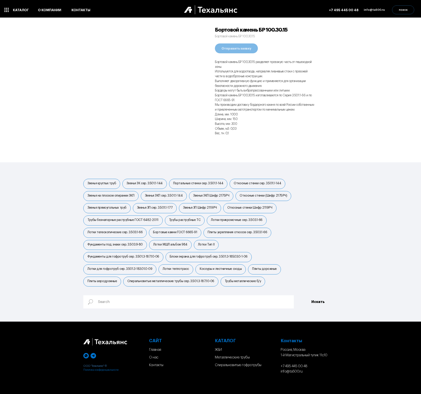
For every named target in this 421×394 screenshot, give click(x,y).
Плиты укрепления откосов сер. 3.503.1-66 (237, 232)
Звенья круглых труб (101, 183)
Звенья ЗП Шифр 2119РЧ (200, 207)
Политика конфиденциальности (101, 370)
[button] (374, 9)
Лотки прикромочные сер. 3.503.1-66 (236, 220)
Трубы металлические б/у (243, 281)
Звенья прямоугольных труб (107, 207)
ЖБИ (218, 349)
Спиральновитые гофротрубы (238, 365)
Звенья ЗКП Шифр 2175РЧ (211, 195)
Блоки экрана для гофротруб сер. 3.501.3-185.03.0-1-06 (209, 256)
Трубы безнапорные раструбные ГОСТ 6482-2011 (123, 220)
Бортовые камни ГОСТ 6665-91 (175, 232)
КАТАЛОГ (225, 341)
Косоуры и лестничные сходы (221, 268)
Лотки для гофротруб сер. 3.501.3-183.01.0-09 (119, 268)
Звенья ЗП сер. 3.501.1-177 (155, 207)
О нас (153, 357)
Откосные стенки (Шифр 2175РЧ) (263, 195)
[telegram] (93, 355)
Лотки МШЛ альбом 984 (170, 244)
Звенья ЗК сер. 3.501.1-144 (144, 183)
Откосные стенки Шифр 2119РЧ (249, 207)
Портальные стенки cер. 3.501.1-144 (198, 183)
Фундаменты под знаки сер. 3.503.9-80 (115, 244)
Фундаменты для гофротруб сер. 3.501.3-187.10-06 (123, 256)
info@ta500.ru (291, 371)
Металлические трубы (232, 357)
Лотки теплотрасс (176, 268)
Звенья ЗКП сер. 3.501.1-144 (164, 195)
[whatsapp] (86, 355)
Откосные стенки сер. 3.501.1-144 (257, 183)
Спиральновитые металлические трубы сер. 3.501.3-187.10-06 (170, 281)
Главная (155, 349)
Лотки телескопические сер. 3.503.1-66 (115, 232)
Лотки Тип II (206, 244)
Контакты (156, 365)
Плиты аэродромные (102, 281)
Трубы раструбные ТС (184, 220)
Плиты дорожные (264, 268)
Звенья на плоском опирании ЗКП (110, 195)
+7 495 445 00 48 (294, 366)
